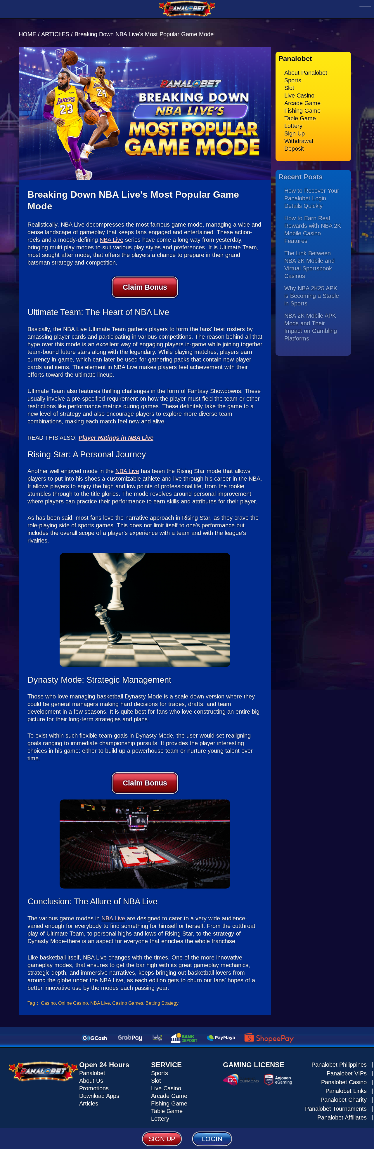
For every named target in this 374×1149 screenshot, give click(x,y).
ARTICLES (55, 34)
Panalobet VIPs (347, 1073)
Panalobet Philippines (339, 1064)
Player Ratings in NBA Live (116, 437)
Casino (48, 1003)
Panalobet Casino (344, 1082)
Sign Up (294, 133)
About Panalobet (305, 72)
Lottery (293, 126)
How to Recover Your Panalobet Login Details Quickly (311, 198)
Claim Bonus (145, 287)
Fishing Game (302, 110)
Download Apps (99, 1096)
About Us (91, 1080)
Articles (88, 1103)
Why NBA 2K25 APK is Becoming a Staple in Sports (311, 296)
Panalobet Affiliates (342, 1117)
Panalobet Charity (344, 1099)
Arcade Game (302, 103)
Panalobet (92, 1073)
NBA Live (111, 240)
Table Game (300, 118)
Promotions (94, 1088)
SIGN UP (162, 1138)
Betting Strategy (162, 1003)
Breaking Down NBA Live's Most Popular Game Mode (144, 34)
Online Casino (73, 1003)
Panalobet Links (346, 1091)
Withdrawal (298, 141)
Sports (292, 80)
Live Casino (299, 95)
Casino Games (127, 1003)
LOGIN (212, 1138)
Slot (289, 88)
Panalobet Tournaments (336, 1108)
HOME (28, 34)
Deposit (294, 148)
